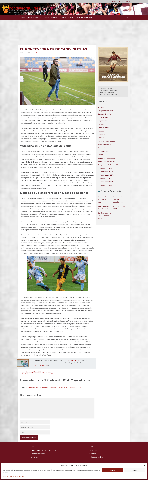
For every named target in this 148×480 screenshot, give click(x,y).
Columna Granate (104, 114)
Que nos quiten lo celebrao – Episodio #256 (119, 199)
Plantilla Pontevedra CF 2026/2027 (30, 17)
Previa (100, 155)
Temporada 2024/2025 (108, 185)
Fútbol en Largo (73, 360)
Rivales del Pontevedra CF (84, 17)
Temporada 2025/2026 (106, 158)
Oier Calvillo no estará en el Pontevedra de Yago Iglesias (39, 374)
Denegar (134, 470)
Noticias (101, 131)
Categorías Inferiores (105, 111)
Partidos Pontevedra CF (106, 141)
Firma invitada (103, 127)
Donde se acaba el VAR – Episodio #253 (104, 215)
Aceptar (112, 470)
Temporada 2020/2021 (108, 168)
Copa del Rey (103, 117)
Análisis (101, 107)
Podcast (113, 1)
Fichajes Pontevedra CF (51, 17)
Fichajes (101, 124)
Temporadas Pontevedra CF (108, 165)
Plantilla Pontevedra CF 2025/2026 (43, 450)
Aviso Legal (94, 450)
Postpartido (102, 148)
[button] (144, 465)
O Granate (101, 134)
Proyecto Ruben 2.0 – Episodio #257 (103, 199)
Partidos (101, 138)
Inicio (33, 447)
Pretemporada (103, 151)
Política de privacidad (18, 476)
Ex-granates (102, 121)
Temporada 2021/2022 (108, 172)
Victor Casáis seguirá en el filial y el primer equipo (36, 372)
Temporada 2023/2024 (108, 182)
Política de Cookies (7, 476)
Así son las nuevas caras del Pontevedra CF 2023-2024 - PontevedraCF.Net (54, 387)
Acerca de (120, 1)
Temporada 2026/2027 (106, 161)
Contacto (127, 1)
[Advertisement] (74, 33)
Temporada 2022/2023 (108, 175)
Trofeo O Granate (67, 17)
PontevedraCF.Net (104, 144)
